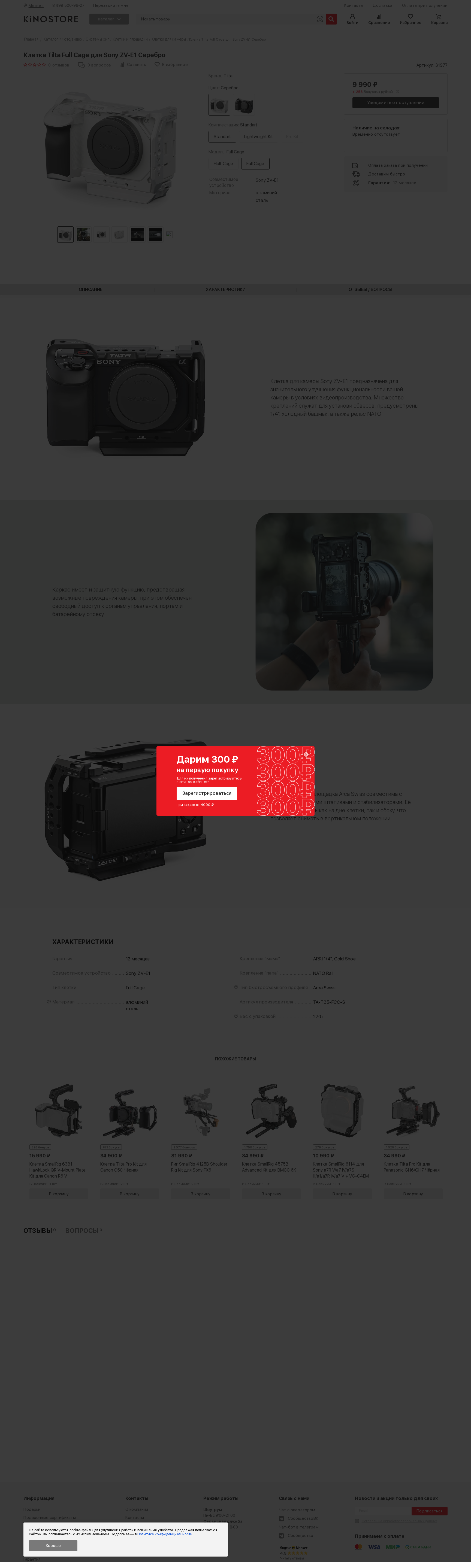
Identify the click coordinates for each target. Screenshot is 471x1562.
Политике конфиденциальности (164, 1534)
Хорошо (53, 1545)
